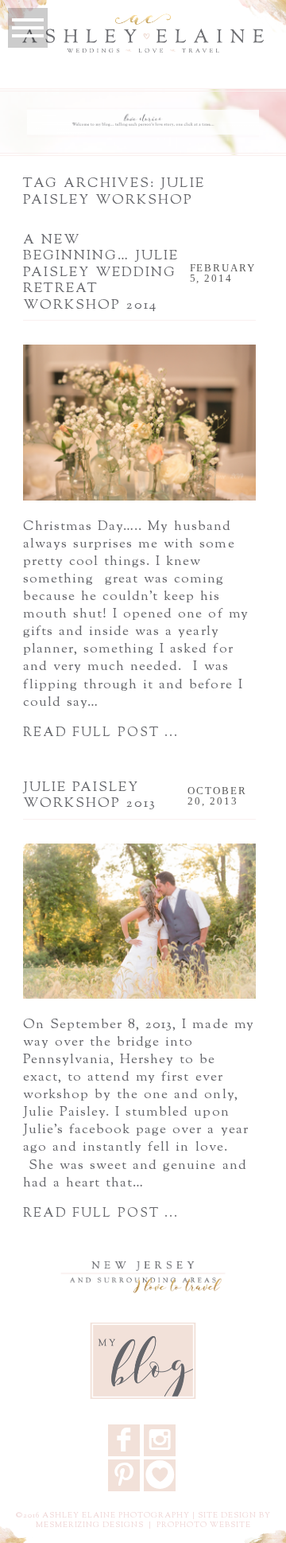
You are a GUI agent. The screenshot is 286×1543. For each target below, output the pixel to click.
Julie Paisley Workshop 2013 (90, 796)
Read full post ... (101, 733)
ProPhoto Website (204, 1525)
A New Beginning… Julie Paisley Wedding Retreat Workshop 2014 (101, 273)
